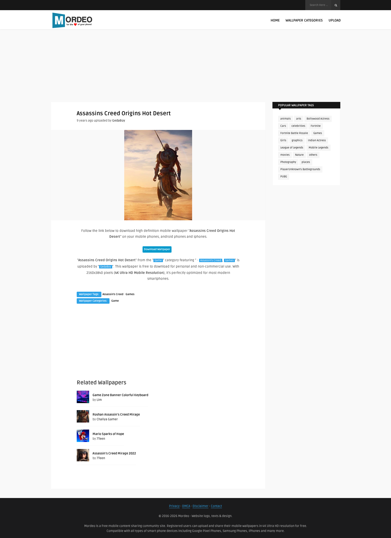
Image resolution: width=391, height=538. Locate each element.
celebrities (298, 126)
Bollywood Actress (318, 118)
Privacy (174, 506)
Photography (288, 162)
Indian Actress (317, 140)
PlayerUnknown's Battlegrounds (300, 169)
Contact (216, 506)
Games (229, 260)
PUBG (283, 176)
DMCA (186, 506)
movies (285, 155)
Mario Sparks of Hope (108, 434)
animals (285, 118)
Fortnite (316, 126)
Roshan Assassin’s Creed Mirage (116, 414)
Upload (335, 20)
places (306, 162)
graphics (297, 140)
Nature (299, 155)
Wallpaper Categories (304, 20)
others (313, 155)
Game (158, 260)
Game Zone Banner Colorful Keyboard (120, 395)
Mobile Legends (318, 147)
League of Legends (291, 147)
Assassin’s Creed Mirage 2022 (114, 453)
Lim (99, 400)
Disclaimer (200, 506)
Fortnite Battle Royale (294, 133)
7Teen (101, 439)
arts (298, 118)
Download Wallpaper (157, 249)
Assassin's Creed (210, 260)
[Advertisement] (195, 70)
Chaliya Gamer (107, 419)
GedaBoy (118, 120)
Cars (283, 126)
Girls (283, 140)
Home (275, 20)
